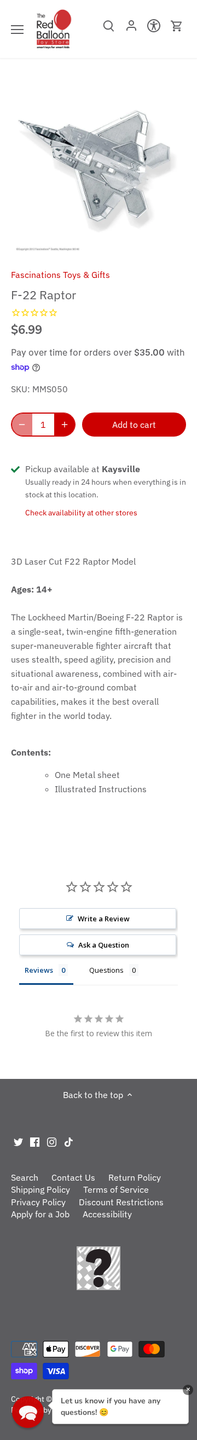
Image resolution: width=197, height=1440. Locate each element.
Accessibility (107, 1214)
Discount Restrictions (121, 1202)
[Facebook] (34, 1141)
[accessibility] (154, 29)
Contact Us (73, 1177)
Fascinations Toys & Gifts (60, 274)
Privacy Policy (38, 1202)
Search (24, 1177)
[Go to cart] (176, 26)
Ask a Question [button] (103, 945)
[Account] (131, 29)
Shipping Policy (40, 1189)
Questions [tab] (106, 970)
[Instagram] (51, 1141)
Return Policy (134, 1177)
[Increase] (64, 424)
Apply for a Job (40, 1214)
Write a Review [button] (104, 919)
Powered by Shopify (45, 1409)
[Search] (108, 29)
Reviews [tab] (39, 970)
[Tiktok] (68, 1141)
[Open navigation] (17, 29)
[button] (28, 1412)
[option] (98, 167)
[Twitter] (18, 1141)
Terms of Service (116, 1189)
